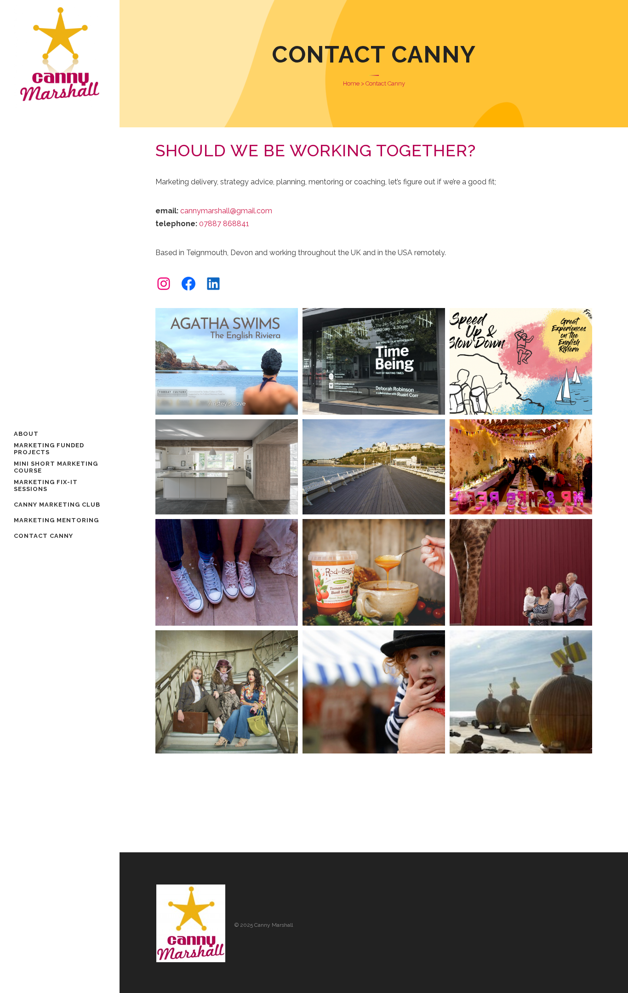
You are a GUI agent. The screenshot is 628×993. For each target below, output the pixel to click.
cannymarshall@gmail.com (226, 210)
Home (351, 83)
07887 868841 (224, 223)
